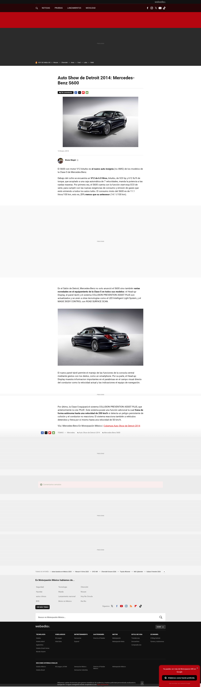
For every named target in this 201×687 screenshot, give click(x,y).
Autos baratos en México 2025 (62, 571)
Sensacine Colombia (81, 670)
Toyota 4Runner (125, 571)
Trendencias (135, 638)
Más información (102, 684)
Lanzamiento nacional (66, 596)
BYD (37, 601)
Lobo (85, 62)
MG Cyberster (138, 571)
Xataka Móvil (40, 641)
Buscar (161, 617)
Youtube (160, 8)
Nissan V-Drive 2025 (82, 571)
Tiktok (164, 8)
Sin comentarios (66, 92)
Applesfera (39, 645)
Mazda (61, 592)
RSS (131, 606)
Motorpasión (116, 638)
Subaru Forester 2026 (154, 571)
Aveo (72, 62)
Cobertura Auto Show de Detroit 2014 (122, 425)
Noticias (46, 8)
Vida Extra (58, 641)
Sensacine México (80, 666)
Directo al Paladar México (99, 667)
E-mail (87, 92)
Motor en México (65, 601)
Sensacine (77, 638)
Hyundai (39, 592)
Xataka (38, 638)
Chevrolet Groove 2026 (109, 571)
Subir (159, 627)
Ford (79, 62)
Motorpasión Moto (118, 641)
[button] (71, 160)
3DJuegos (58, 638)
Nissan (55, 62)
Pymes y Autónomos (157, 641)
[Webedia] (160, 1)
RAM (92, 62)
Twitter (155, 8)
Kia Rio (83, 601)
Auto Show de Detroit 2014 (89, 433)
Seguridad (40, 587)
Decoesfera (135, 641)
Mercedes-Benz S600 (112, 433)
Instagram (151, 8)
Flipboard (83, 92)
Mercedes (71, 433)
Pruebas (59, 8)
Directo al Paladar (99, 638)
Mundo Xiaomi (40, 651)
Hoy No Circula (87, 596)
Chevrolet (64, 62)
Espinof (76, 641)
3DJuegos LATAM (61, 666)
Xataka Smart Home (42, 648)
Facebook (147, 8)
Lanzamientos (74, 8)
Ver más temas (42, 607)
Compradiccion (136, 645)
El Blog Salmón (155, 638)
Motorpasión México (119, 666)
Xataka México (41, 666)
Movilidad (91, 8)
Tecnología (62, 587)
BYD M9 (95, 571)
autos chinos (41, 596)
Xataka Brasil (40, 670)
